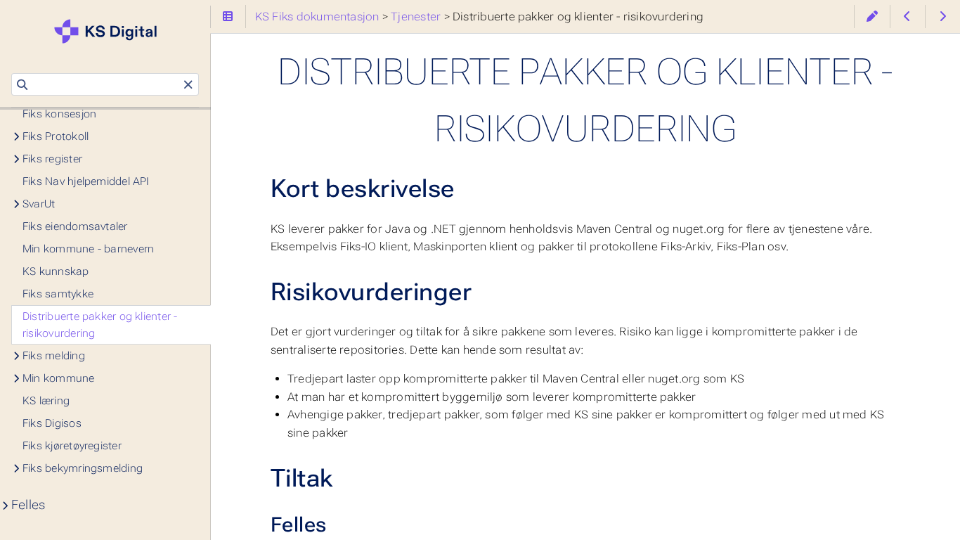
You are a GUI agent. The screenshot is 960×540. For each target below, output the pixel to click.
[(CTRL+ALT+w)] (871, 16)
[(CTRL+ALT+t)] (228, 16)
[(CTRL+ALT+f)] (22, 85)
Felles (28, 505)
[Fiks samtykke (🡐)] (907, 16)
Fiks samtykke (57, 294)
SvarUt (38, 204)
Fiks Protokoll (55, 136)
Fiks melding (53, 355)
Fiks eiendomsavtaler (75, 226)
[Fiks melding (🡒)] (942, 16)
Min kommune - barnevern (88, 249)
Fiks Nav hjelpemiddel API (86, 181)
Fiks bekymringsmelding (82, 468)
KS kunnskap (55, 271)
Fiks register (52, 159)
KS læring (46, 400)
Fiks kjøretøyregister (72, 445)
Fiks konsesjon (59, 114)
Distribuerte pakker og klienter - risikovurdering (100, 325)
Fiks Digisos (52, 423)
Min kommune (58, 378)
